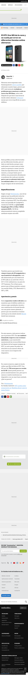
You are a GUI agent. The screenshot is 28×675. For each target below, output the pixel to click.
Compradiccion (5, 650)
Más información (5, 673)
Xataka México (5, 658)
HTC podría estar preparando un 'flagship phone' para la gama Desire (14, 388)
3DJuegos (16, 616)
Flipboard (19, 65)
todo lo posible (17, 85)
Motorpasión (17, 635)
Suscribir (23, 551)
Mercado (16, 581)
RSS (20, 562)
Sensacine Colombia (19, 662)
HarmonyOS (19, 27)
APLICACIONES (18, 5)
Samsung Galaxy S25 (18, 539)
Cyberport (19, 98)
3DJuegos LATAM (18, 658)
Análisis (16, 576)
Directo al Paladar (6, 635)
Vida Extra (16, 618)
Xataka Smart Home (6, 622)
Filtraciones (21, 393)
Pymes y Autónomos (19, 648)
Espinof (16, 628)
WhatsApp (5, 27)
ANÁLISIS (3, 5)
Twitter (16, 65)
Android (12, 27)
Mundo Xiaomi (5, 624)
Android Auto (5, 590)
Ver (14, 464)
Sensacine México (18, 660)
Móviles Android (11, 393)
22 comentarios (7, 65)
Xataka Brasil (5, 660)
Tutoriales (17, 579)
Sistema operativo (6, 581)
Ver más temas (6, 595)
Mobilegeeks (14, 194)
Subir (22, 608)
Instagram (17, 562)
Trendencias (5, 645)
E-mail (22, 65)
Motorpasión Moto (18, 638)
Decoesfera (4, 648)
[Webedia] (24, 1)
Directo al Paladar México (6, 665)
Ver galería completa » (8, 320)
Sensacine (17, 626)
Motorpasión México (19, 664)
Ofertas (16, 587)
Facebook (14, 65)
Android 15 (17, 590)
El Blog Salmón (18, 645)
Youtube (14, 562)
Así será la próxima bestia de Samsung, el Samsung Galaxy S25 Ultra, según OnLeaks (15, 535)
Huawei (4, 584)
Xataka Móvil (5, 618)
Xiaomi (3, 587)
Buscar (26, 601)
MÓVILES (10, 5)
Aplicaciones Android (7, 579)
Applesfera (4, 620)
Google (16, 584)
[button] (10, 76)
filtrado (23, 314)
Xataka (3, 616)
